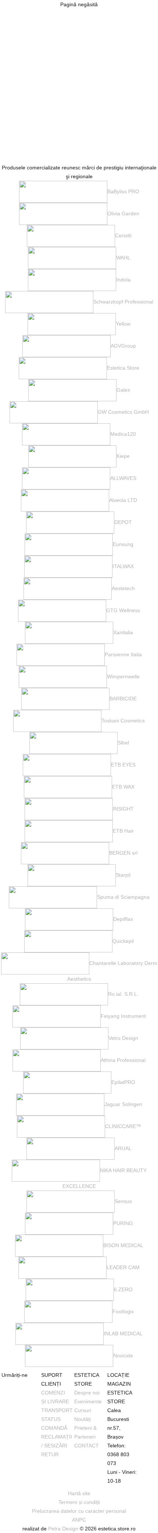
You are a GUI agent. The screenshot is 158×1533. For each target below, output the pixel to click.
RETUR (50, 1454)
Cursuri (82, 1410)
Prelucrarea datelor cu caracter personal (79, 1511)
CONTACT (86, 1445)
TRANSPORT (57, 1410)
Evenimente (88, 1401)
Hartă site (79, 1493)
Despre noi (87, 1393)
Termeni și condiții (79, 1502)
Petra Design (63, 1529)
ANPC (79, 1520)
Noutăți (82, 1419)
